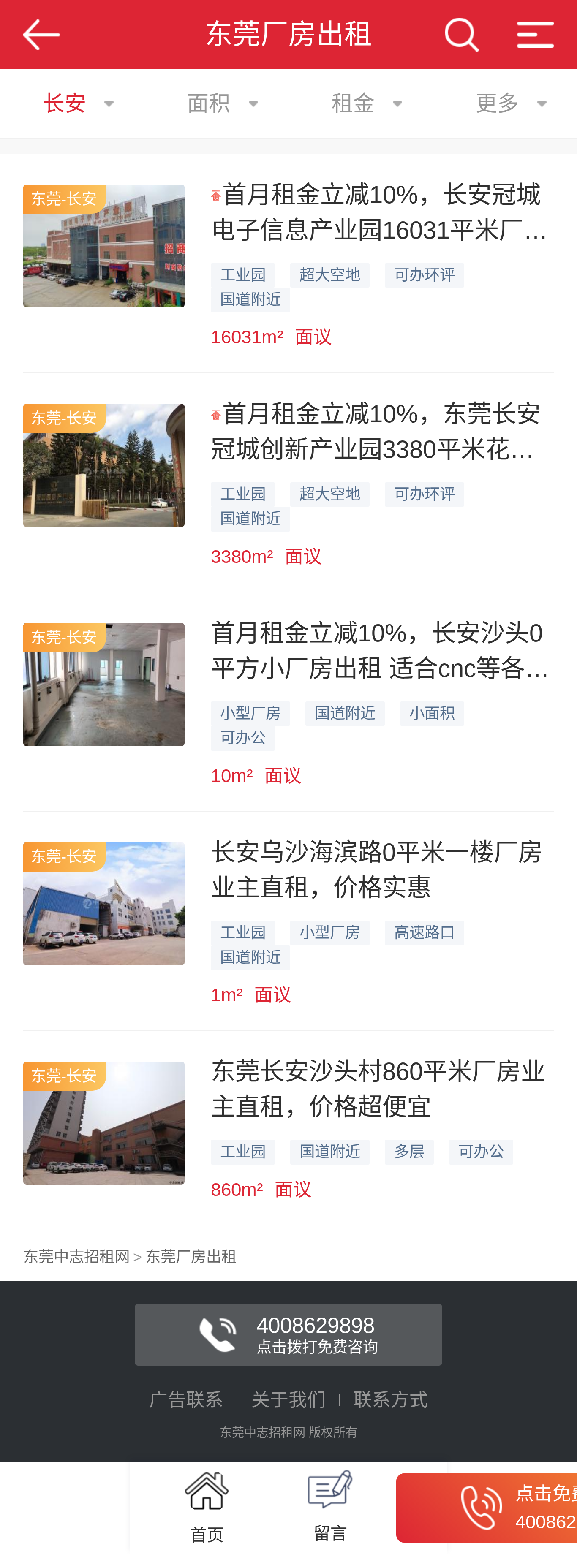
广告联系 (186, 1399)
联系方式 (391, 1399)
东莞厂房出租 (191, 1257)
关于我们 (288, 1399)
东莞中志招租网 (76, 1257)
